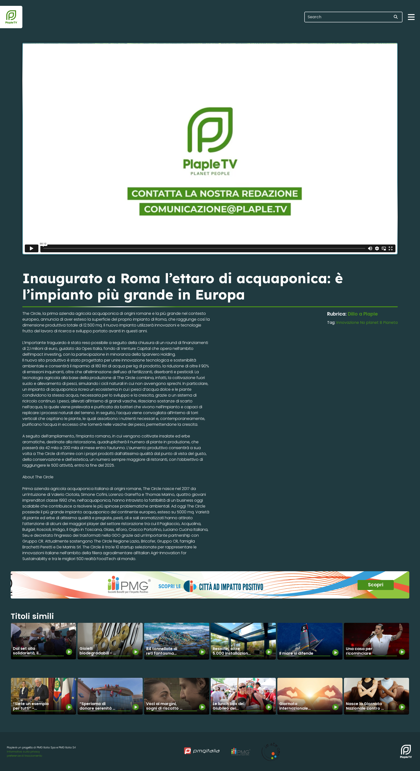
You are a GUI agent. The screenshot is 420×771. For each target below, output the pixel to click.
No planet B (371, 322)
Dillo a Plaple (363, 314)
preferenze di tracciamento (24, 756)
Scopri (375, 584)
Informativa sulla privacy (23, 751)
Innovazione (347, 322)
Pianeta (390, 322)
